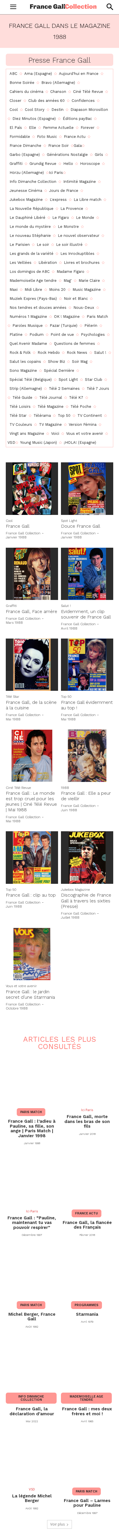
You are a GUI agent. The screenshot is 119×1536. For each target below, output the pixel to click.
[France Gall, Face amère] (32, 574)
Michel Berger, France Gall (31, 1317)
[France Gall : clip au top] (32, 857)
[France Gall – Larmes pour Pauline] (87, 1457)
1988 (65, 788)
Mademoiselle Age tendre (86, 1398)
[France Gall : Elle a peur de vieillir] (87, 755)
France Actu (86, 1213)
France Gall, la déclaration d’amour (32, 1411)
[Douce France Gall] (87, 488)
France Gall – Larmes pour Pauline (87, 1503)
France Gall (17, 526)
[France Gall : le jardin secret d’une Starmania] (32, 954)
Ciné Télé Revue (18, 788)
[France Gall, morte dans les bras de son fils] (87, 1078)
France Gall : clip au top (31, 895)
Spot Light (69, 521)
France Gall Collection (23, 533)
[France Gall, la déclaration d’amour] (32, 1363)
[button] (109, 6)
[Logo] (63, 6)
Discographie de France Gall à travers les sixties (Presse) (86, 900)
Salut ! (66, 606)
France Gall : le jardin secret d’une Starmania (30, 994)
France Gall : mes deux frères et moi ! (87, 1411)
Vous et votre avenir (21, 986)
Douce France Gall (80, 526)
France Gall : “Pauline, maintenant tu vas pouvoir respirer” (32, 1222)
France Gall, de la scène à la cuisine (31, 705)
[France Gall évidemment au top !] (87, 665)
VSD (32, 1489)
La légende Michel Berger (32, 1498)
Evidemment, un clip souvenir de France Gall (86, 614)
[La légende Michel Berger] (32, 1457)
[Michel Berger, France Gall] (32, 1271)
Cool (9, 521)
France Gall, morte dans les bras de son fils (87, 1121)
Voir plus (57, 1524)
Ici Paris (87, 1110)
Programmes (86, 1305)
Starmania (87, 1314)
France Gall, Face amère (31, 611)
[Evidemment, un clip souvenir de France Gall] (87, 574)
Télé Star (12, 697)
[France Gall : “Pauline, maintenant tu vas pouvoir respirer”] (32, 1179)
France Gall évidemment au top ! (87, 705)
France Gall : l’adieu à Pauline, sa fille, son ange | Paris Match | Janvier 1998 (31, 1128)
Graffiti (11, 606)
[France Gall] (32, 488)
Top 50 (66, 697)
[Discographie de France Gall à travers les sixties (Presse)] (87, 857)
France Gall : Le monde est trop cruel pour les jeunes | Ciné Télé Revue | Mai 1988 (31, 801)
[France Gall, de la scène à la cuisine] (32, 665)
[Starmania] (87, 1271)
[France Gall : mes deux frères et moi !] (87, 1363)
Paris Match (31, 1112)
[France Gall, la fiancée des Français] (87, 1179)
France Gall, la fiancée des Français (87, 1225)
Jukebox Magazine (75, 890)
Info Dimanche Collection (31, 1398)
